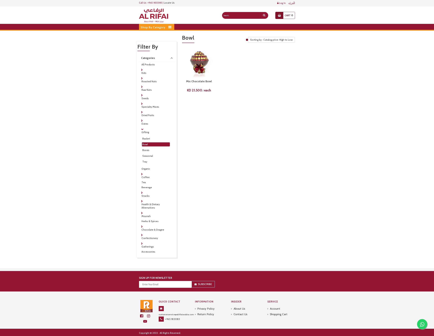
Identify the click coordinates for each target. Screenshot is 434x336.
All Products (148, 64)
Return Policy (205, 314)
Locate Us (169, 2)
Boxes (146, 150)
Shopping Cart (278, 314)
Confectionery (150, 238)
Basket (146, 138)
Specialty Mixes (150, 106)
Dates (145, 123)
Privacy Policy (205, 308)
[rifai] (146, 306)
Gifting (145, 132)
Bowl (145, 144)
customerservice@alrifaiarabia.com (176, 314)
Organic (146, 168)
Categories (148, 58)
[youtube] (146, 321)
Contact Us (241, 314)
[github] (150, 316)
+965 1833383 (172, 319)
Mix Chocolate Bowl (199, 81)
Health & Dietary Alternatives (151, 206)
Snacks (146, 195)
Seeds (145, 98)
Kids (144, 72)
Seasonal (147, 155)
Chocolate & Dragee (153, 229)
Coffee (146, 177)
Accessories (148, 251)
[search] (264, 15)
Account (275, 308)
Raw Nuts (147, 89)
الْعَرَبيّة (291, 3)
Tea (144, 182)
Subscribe (205, 284)
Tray (144, 161)
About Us (239, 308)
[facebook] (143, 316)
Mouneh (146, 216)
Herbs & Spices (150, 221)
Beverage (147, 187)
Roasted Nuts (149, 81)
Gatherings (148, 246)
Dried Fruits (148, 115)
